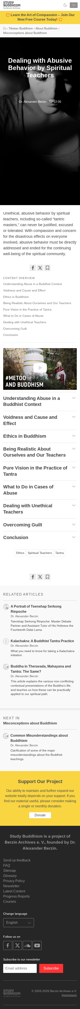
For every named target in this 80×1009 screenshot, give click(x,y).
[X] (40, 268)
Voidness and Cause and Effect (24, 290)
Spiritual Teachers (40, 553)
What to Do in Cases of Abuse (23, 315)
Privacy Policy (14, 881)
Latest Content (14, 891)
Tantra (59, 553)
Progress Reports (16, 896)
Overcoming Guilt (15, 328)
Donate (40, 815)
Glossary (10, 876)
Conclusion (10, 335)
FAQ (6, 865)
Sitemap (9, 870)
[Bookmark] (47, 268)
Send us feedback (17, 860)
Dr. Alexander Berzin (33, 101)
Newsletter (11, 886)
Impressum (69, 995)
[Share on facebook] (33, 268)
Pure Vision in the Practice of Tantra (27, 309)
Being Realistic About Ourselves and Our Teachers (37, 303)
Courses (9, 901)
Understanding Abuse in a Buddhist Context (32, 284)
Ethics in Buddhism (16, 297)
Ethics (20, 553)
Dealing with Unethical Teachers (24, 322)
